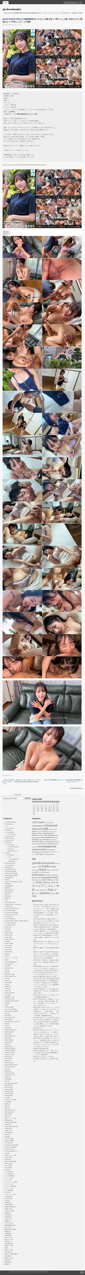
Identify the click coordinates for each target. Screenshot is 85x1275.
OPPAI (6, 1079)
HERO (6, 980)
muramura (8, 1054)
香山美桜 (7, 1256)
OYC (6, 1081)
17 (34, 809)
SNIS (49, 880)
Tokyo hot (7, 1139)
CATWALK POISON (10, 908)
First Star (7, 964)
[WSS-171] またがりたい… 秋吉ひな (43, 1056)
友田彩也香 (8, 1204)
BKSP (6, 898)
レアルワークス (9, 1194)
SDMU (44, 880)
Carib (45, 866)
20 (45, 809)
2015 (6, 853)
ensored (7, 949)
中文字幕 (7, 1198)
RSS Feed (18, 795)
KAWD (47, 872)
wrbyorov (13, 25)
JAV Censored (9, 1009)
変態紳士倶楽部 (9, 1206)
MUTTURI (7, 1058)
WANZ (6, 1159)
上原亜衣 (37, 890)
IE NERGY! (8, 999)
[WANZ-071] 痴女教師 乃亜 (40, 1048)
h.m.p (6, 978)
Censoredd (8, 916)
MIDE (49, 875)
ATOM (6, 888)
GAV (6, 970)
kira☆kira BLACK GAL (11, 1021)
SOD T (7, 1116)
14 (49, 807)
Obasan (7, 1071)
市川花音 (7, 1215)
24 (34, 811)
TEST (6, 1134)
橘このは (7, 1227)
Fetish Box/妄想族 (10, 962)
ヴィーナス (8, 1178)
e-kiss (6, 945)
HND (48, 870)
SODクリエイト (9, 1118)
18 (38, 809)
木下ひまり (8, 1223)
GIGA (6, 972)
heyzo (43, 869)
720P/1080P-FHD (10, 873)
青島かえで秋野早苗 (10, 1254)
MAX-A (7, 1038)
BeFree (7, 896)
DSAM (6, 941)
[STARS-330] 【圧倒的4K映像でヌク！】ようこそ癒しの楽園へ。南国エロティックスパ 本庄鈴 (46, 937)
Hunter (7, 990)
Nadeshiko (8, 1062)
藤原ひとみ (8, 1250)
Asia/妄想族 (8, 886)
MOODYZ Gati (9, 1052)
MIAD (45, 875)
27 (45, 811)
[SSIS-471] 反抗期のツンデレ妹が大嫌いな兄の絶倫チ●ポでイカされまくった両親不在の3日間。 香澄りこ (46, 991)
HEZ (6, 984)
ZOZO (6, 1169)
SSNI (53, 880)
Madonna (7, 1032)
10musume (8, 840)
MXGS (34, 878)
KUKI (6, 1025)
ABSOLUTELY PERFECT (12, 881)
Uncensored (11, 851)
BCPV (6, 894)
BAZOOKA (8, 892)
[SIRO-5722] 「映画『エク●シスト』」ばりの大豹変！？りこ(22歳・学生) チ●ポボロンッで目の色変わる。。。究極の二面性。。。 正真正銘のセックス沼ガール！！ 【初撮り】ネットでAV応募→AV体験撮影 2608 (46, 1011)
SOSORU (7, 1120)
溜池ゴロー (8, 1239)
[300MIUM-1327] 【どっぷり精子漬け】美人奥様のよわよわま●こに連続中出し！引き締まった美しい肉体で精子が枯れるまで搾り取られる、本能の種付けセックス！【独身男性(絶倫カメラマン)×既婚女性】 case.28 (46, 1022)
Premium (7, 1087)
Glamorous (8, 974)
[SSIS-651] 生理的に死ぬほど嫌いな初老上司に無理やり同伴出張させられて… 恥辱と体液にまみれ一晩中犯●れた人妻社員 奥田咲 (46, 927)
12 (41, 807)
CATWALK (8, 906)
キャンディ (8, 1184)
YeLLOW (7, 1167)
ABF (6, 879)
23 (57, 809)
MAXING (7, 1040)
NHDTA (39, 878)
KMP (6, 1023)
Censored (7, 775)
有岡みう (7, 1219)
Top (82, 1272)
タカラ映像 (8, 1190)
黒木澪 (7, 1260)
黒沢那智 (7, 1262)
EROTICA (7, 951)
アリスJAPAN (9, 1176)
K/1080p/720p (9, 1017)
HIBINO (7, 986)
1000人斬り (8, 836)
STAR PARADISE (10, 1122)
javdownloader (12, 9)
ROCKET (7, 1093)
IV (5, 1005)
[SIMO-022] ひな (38, 1028)
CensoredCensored (10, 914)
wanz (48, 882)
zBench (38, 1271)
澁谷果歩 (7, 1241)
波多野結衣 (45, 893)
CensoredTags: (9, 918)
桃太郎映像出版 (9, 1225)
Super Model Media (10, 1126)
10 (34, 807)
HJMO (6, 988)
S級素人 (7, 1130)
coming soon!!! (9, 923)
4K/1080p (7, 867)
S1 (5, 1097)
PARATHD (8, 1085)
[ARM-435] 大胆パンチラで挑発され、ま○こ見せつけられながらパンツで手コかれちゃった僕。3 (46, 943)
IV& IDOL (7, 1007)
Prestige (7, 1089)
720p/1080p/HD (12, 846)
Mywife (7, 1060)
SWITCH (7, 1128)
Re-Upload (8, 1091)
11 (38, 807)
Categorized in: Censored (12, 904)
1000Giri (7, 830)
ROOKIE (7, 1095)
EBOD (33, 870)
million (7, 1042)
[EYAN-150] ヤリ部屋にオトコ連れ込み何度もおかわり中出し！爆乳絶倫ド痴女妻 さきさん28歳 (46, 962)
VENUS (7, 1157)
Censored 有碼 (9, 912)
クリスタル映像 (9, 1186)
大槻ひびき (43, 890)
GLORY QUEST (9, 976)
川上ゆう (37, 893)
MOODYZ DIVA (9, 1050)
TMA (6, 1137)
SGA (6, 1106)
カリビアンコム (9, 1182)
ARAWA (7, 884)
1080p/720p (8, 838)
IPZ (37, 872)
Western (7, 1163)
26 (41, 811)
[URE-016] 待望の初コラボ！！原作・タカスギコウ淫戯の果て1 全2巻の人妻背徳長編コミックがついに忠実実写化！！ (46, 1052)
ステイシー (8, 1188)
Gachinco (7, 968)
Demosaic (8, 935)
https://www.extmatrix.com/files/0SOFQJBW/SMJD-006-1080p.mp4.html (24, 165)
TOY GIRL (8, 1143)
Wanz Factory (9, 1161)
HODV (51, 870)
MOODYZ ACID (9, 1048)
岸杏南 (7, 1213)
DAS (6, 929)
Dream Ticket (8, 939)
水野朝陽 (7, 1233)
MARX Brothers (9, 1036)
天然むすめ (8, 1211)
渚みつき (7, 1237)
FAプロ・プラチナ (10, 958)
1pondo (7, 842)
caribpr (52, 866)
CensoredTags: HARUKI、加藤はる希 (15, 921)
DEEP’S (7, 933)
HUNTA (56, 870)
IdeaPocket (8, 993)
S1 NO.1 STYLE (9, 1099)
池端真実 (7, 1235)
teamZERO (8, 1132)
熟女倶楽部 (8, 1243)
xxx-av (6, 1165)
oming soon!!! (8, 1073)
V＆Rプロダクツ (9, 1155)
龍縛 (6, 1264)
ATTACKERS (8, 890)
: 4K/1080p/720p (9, 822)
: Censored (8, 824)
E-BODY (7, 943)
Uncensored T (9, 1149)
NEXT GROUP (9, 1067)
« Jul (33, 814)
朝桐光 (7, 1221)
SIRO (6, 1108)
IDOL (6, 995)
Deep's (7, 931)
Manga (7, 1034)
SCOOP (7, 1102)
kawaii (6, 1019)
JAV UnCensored (10, 1011)
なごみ (7, 1192)
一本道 (7, 1196)
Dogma (7, 937)
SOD (6, 1114)
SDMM (7, 1104)
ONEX (6, 1077)
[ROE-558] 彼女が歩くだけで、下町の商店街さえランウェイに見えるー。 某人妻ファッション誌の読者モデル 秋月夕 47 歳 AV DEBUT (46, 968)
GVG (37, 870)
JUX (44, 872)
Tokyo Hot (7, 1141)
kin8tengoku (38, 875)
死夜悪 (7, 1231)
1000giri (57, 863)
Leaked (7, 1027)
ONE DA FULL (9, 1075)
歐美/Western (8, 1229)
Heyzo (10, 849)
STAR (56, 880)
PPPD (33, 880)
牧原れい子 (8, 1246)
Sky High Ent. (8, 1112)
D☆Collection (9, 925)
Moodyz (7, 1046)
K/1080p (7, 1015)
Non (6, 1069)
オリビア (7, 1180)
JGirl (6, 1013)
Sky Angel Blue (9, 1110)
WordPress (46, 1271)
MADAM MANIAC (10, 1030)
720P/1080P (8, 871)
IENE (6, 1003)
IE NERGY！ (8, 997)
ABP (40, 867)
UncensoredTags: (10, 1151)
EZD (6, 956)
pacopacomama (9, 1083)
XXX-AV (55, 882)
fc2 (6, 960)
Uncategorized (9, 1145)
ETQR (6, 953)
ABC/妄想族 (8, 877)
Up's (6, 1153)
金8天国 (7, 1252)
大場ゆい (7, 1208)
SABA (40, 880)
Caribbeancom (9, 902)
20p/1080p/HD (9, 863)
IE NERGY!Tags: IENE (11, 1001)
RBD (37, 880)
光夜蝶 (7, 1202)
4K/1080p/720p (9, 869)
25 (38, 811)
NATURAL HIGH (9, 1065)
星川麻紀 (7, 1217)
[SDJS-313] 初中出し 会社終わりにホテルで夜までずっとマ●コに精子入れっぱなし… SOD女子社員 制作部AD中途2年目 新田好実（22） (22, 781)
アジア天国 (8, 1171)
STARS (7, 1124)
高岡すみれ (8, 1258)
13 (45, 807)
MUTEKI (7, 1056)
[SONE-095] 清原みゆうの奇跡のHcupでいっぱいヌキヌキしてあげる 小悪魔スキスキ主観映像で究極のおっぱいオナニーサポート (46, 921)
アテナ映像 (8, 1174)
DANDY (7, 927)
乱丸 (6, 1200)
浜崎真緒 (53, 893)
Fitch (6, 966)
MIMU (6, 1044)
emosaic (7, 947)
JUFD (40, 872)
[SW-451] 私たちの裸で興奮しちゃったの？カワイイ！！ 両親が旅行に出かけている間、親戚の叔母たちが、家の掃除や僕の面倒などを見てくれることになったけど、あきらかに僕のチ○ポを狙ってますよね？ (46, 1042)
